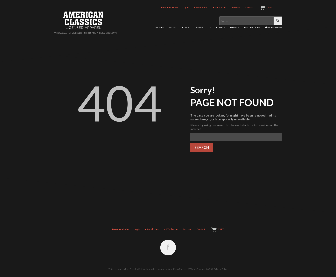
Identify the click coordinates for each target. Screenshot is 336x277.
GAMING (198, 27)
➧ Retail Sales (200, 7)
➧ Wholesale (219, 7)
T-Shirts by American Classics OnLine (127, 269)
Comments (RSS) (205, 269)
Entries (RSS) (185, 269)
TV (209, 27)
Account (235, 7)
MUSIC (173, 27)
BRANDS (234, 27)
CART (269, 7)
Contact (249, 7)
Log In (186, 7)
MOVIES (160, 27)
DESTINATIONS (252, 27)
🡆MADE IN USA (273, 27)
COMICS (220, 27)
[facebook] (168, 247)
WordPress (173, 269)
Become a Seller (169, 7)
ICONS (185, 27)
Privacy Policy (221, 269)
